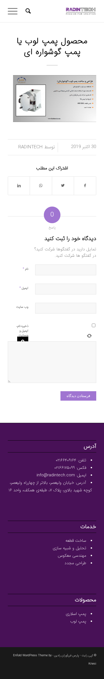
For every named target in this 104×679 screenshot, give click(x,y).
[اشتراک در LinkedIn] (19, 186)
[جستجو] (27, 11)
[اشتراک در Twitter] (63, 186)
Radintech (30, 147)
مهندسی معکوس (72, 555)
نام (25, 269)
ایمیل (23, 288)
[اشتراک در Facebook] (85, 186)
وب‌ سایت (22, 307)
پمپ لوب (78, 621)
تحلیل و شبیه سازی (69, 548)
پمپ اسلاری (76, 614)
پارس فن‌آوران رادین (66, 655)
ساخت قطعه (75, 540)
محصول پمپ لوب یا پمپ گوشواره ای (52, 47)
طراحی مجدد (75, 563)
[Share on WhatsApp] (41, 186)
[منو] (14, 11)
